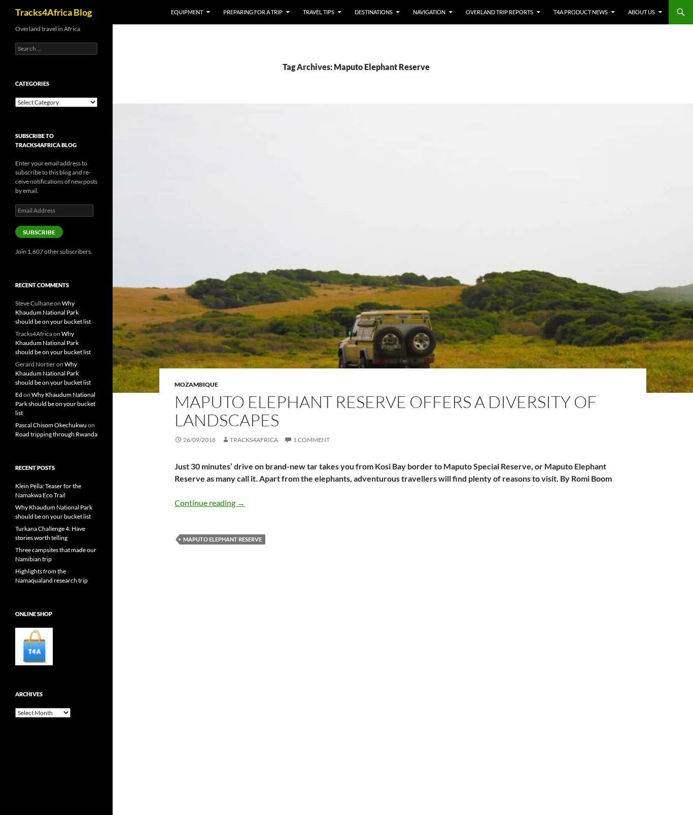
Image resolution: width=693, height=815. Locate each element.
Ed (18, 394)
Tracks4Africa (254, 440)
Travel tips (318, 12)
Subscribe (39, 232)
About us (641, 12)
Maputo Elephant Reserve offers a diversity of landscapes (386, 410)
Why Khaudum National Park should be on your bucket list (53, 312)
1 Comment (311, 440)
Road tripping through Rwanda (56, 434)
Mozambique (196, 384)
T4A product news (580, 12)
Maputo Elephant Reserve (222, 539)
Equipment (187, 12)
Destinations (374, 12)
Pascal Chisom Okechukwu (51, 425)
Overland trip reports (499, 12)
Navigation (429, 12)
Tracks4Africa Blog (53, 12)
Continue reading (210, 502)
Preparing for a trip (253, 12)
